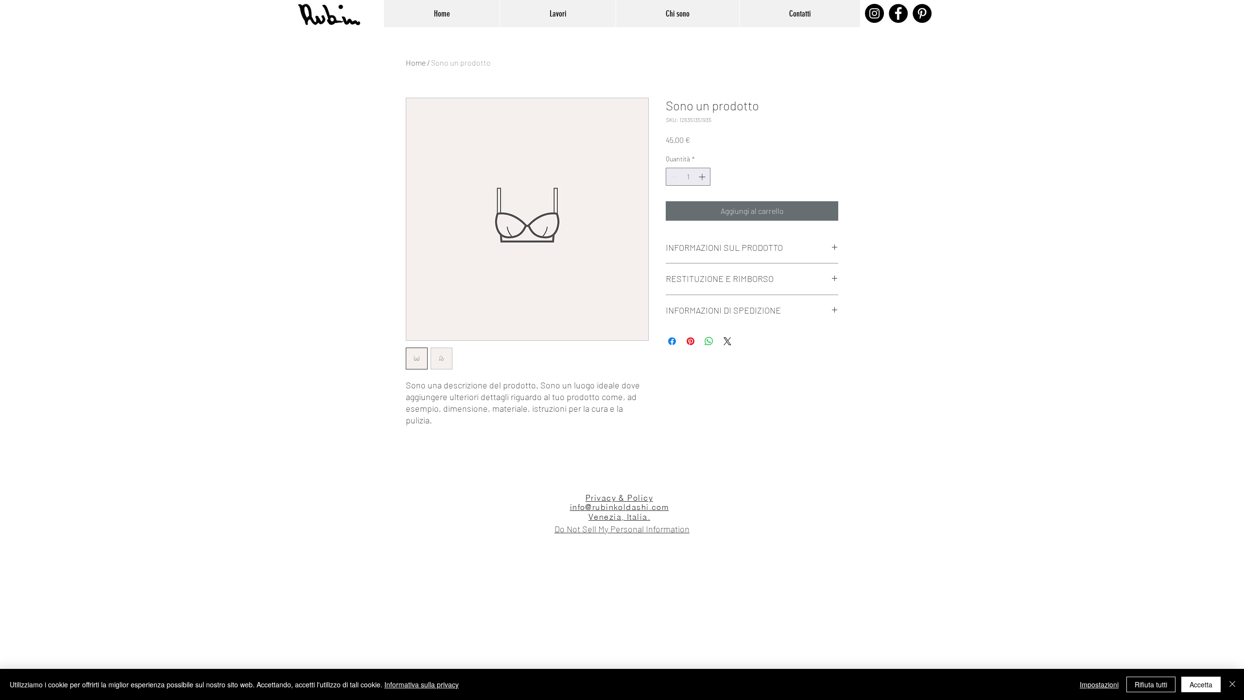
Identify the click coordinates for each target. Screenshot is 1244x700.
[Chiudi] (1232, 684)
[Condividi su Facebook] (672, 341)
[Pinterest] (922, 13)
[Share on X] (727, 341)
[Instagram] (874, 13)
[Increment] (703, 176)
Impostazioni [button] (1099, 684)
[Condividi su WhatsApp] (709, 341)
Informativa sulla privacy (421, 684)
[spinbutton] (688, 176)
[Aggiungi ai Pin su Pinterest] (690, 341)
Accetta (1201, 684)
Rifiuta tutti (1151, 684)
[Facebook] (898, 13)
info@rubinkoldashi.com (619, 507)
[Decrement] (673, 176)
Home (416, 62)
